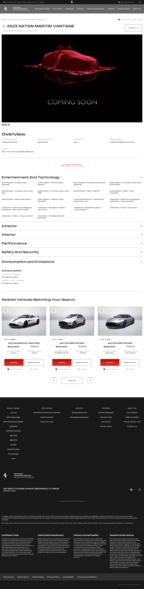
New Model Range (42, 8)
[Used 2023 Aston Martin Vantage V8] (72, 78)
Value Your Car (47, 421)
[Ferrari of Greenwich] (72, 2)
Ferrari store (106, 426)
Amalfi (13, 444)
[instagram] (140, 490)
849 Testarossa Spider (13, 421)
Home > (5, 19)
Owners (111, 8)
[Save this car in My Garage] (4, 26)
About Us (137, 8)
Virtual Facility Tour (132, 421)
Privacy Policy (53, 577)
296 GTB (13, 435)
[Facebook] (131, 490)
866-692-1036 (9, 491)
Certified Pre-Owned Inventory (46, 412)
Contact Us (132, 426)
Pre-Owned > (14, 19)
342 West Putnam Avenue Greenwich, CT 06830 (31, 489)
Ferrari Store (23, 577)
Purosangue (13, 454)
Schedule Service (79, 412)
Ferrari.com (8, 577)
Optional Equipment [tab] (72, 164)
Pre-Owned (57, 8)
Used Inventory (47, 417)
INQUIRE (13, 362)
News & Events (124, 8)
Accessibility (68, 577)
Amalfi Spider (13, 449)
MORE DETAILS (34, 362)
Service (80, 8)
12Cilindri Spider (13, 431)
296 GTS (13, 440)
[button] (5, 331)
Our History (132, 412)
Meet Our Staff (132, 417)
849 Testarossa (13, 417)
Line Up (13, 412)
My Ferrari (106, 421)
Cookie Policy (38, 577)
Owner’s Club (106, 417)
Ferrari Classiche (106, 412)
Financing (70, 8)
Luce (13, 458)
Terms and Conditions (87, 577)
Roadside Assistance (79, 417)
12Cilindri (13, 426)
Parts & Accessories (95, 8)
